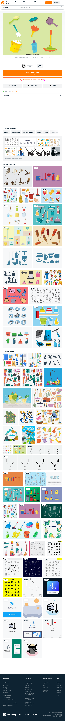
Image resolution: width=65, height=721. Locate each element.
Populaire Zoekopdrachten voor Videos (29, 703)
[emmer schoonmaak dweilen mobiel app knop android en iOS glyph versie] (52, 586)
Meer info (6, 94)
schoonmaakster (28, 131)
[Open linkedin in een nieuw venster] (25, 713)
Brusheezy (6, 682)
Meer (7, 3)
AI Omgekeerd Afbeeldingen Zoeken (9, 697)
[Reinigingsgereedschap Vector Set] (19, 448)
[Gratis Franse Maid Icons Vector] (31, 276)
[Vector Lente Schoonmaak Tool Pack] (51, 493)
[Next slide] (58, 131)
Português (58, 687)
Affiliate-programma (28, 687)
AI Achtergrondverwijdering (10, 701)
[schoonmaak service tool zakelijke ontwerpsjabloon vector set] (10, 276)
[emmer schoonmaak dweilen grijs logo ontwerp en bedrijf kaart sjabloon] (12, 647)
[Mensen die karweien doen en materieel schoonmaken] (53, 276)
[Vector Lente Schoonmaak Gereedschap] (47, 175)
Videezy (5, 687)
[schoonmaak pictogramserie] (45, 294)
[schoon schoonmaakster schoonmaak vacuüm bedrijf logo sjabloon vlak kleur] (12, 627)
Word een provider (45, 690)
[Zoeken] (57, 7)
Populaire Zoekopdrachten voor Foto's (29, 697)
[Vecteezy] (2, 2)
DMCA (27, 684)
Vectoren (8, 2)
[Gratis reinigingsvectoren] (29, 194)
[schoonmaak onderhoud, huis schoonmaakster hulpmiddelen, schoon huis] (28, 434)
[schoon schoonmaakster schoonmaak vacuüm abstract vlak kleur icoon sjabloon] (52, 607)
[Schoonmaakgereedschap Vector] (17, 175)
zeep (46, 131)
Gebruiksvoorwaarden (47, 714)
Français (57, 692)
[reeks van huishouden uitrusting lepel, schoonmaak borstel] (22, 528)
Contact (45, 684)
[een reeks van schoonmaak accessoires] (47, 397)
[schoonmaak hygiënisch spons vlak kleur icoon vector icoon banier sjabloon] (32, 607)
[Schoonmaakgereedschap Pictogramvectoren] (52, 359)
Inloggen (56, 2)
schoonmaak (16, 131)
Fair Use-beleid (56, 715)
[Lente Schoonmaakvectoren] (15, 294)
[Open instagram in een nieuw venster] (22, 713)
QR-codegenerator (8, 704)
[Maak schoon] (47, 337)
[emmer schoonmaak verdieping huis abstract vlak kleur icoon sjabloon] (32, 647)
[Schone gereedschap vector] (51, 510)
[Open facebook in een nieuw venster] (19, 713)
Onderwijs (6, 692)
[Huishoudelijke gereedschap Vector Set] (51, 194)
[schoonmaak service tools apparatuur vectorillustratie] (32, 493)
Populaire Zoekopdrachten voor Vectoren (29, 692)
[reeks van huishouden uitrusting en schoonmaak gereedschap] (15, 547)
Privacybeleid (57, 714)
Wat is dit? (14, 91)
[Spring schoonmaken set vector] (47, 315)
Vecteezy (5, 684)
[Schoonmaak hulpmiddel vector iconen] (17, 257)
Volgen (40, 67)
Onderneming (7, 689)
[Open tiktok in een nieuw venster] (30, 713)
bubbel (39, 131)
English (57, 682)
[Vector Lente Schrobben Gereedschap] (13, 478)
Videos (25, 2)
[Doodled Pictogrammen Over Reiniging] (17, 315)
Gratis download (32, 73)
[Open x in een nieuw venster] (33, 713)
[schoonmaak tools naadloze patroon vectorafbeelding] (10, 194)
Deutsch (57, 689)
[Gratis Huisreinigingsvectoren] (17, 235)
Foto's (17, 2)
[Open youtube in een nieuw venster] (36, 713)
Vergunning (28, 682)
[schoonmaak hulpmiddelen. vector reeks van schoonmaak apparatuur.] (43, 478)
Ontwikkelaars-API (8, 694)
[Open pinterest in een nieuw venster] (28, 713)
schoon (6, 131)
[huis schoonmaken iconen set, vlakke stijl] (7, 448)
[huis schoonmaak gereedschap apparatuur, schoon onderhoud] (11, 434)
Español (57, 684)
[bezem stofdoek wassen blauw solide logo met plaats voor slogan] (12, 607)
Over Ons (45, 687)
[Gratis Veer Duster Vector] (47, 235)
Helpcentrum (46, 682)
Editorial (33, 2)
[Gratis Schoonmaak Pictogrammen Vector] (17, 213)
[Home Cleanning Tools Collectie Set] (47, 213)
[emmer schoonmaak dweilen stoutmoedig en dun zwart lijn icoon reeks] (52, 627)
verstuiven (54, 131)
